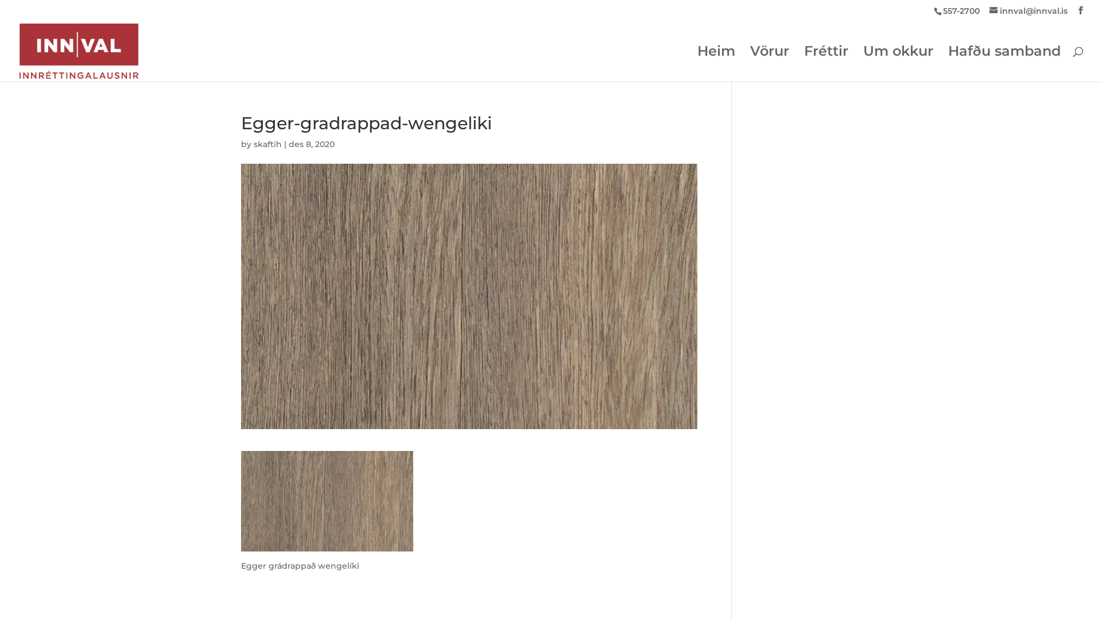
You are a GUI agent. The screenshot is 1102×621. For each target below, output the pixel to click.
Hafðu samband (1004, 53)
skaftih (268, 144)
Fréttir (826, 53)
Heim (716, 53)
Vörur (769, 53)
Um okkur (898, 53)
